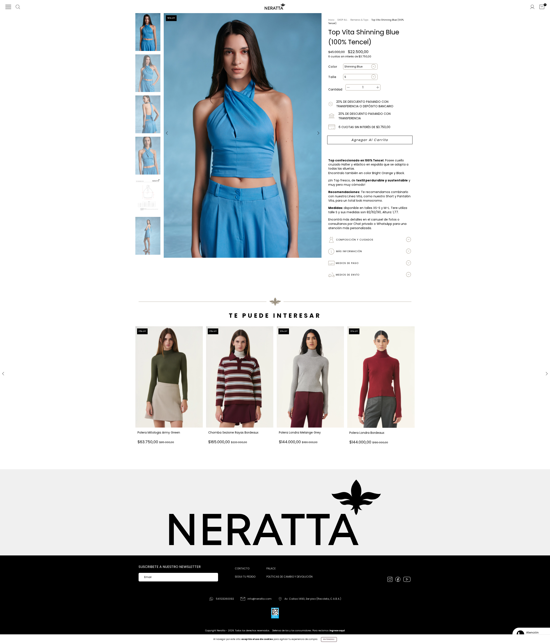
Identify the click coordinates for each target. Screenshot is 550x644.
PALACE (271, 568)
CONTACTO (242, 568)
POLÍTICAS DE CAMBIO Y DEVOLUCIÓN (289, 576)
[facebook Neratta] (398, 580)
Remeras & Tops (359, 19)
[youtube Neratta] (406, 580)
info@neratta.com (260, 599)
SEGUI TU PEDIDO (245, 576)
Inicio (331, 19)
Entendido (329, 639)
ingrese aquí (337, 630)
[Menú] (8, 7)
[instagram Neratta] (390, 580)
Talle (332, 77)
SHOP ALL (342, 19)
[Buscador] (17, 7)
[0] (542, 7)
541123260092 (225, 599)
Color (332, 66)
